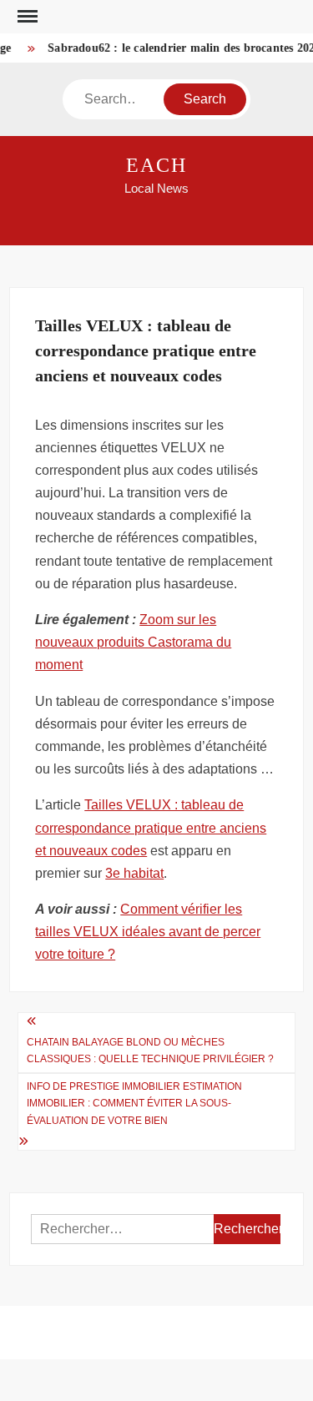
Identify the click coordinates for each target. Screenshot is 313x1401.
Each (156, 165)
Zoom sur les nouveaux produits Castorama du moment (133, 642)
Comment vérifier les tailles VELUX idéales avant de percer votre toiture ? (147, 931)
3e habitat (134, 873)
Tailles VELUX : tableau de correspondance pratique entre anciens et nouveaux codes (150, 827)
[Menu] (26, 16)
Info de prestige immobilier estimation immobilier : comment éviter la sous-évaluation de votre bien (134, 1103)
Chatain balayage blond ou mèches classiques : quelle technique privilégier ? (150, 1050)
